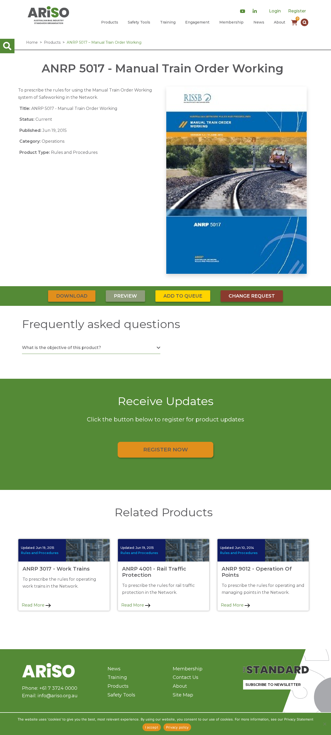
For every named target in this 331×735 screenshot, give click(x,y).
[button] (304, 22)
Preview (125, 296)
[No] (324, 723)
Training (168, 22)
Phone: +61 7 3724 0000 (49, 688)
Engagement (197, 22)
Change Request (252, 296)
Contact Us (185, 677)
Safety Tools (139, 22)
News (258, 22)
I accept (151, 727)
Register (297, 11)
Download (71, 296)
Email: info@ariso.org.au (50, 696)
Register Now (165, 449)
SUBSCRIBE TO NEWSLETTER (273, 684)
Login (275, 11)
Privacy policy (177, 727)
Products (109, 22)
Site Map (183, 695)
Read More (34, 605)
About (279, 22)
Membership (231, 22)
